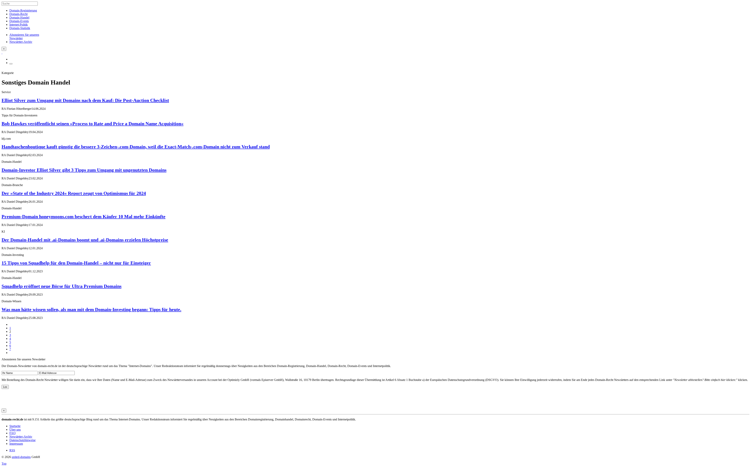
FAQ (12, 433)
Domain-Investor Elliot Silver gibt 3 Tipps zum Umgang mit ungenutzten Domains (84, 170)
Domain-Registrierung (23, 10)
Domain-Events (19, 21)
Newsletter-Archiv (20, 436)
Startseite (15, 426)
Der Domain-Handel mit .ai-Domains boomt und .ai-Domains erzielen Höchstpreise (85, 239)
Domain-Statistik (19, 28)
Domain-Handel (19, 17)
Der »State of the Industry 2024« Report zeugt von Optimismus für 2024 (74, 193)
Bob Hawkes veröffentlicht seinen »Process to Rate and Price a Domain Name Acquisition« (92, 123)
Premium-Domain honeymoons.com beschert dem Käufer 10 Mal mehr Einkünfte (83, 216)
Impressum (16, 443)
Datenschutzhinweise (22, 440)
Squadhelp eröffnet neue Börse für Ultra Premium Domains (61, 286)
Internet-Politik (18, 24)
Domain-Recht (18, 14)
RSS (12, 450)
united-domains (21, 457)
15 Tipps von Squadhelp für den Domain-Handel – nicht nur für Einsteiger (76, 262)
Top (4, 463)
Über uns (15, 429)
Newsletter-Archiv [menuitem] (20, 41)
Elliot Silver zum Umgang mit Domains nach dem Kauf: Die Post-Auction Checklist (85, 100)
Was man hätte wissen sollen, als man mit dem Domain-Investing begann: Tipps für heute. (91, 309)
